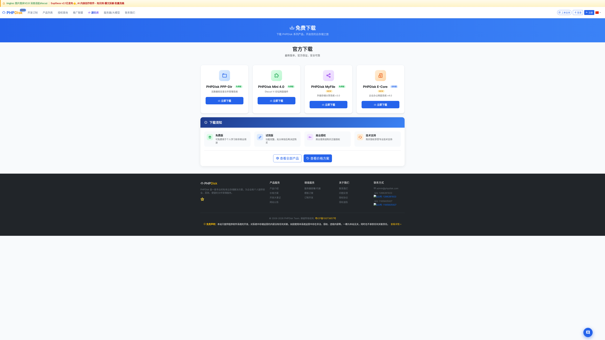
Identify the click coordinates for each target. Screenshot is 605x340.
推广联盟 (78, 12)
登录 (579, 12)
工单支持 (565, 12)
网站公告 (274, 202)
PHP (14, 12)
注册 (590, 12)
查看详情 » (396, 224)
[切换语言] (598, 12)
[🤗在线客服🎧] (588, 332)
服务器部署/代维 (312, 188)
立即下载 (225, 100)
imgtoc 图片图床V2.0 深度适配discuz (26, 3)
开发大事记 (275, 197)
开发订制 (33, 12)
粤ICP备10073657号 (325, 218)
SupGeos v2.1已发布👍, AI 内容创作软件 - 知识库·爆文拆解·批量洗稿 (87, 3)
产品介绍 (274, 188)
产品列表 (48, 12)
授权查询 (63, 12)
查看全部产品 (289, 158)
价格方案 (274, 193)
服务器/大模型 (112, 12)
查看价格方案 (319, 158)
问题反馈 (343, 193)
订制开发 (308, 197)
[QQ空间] (202, 198)
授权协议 (343, 197)
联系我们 (130, 12)
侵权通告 (343, 202)
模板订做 (308, 193)
